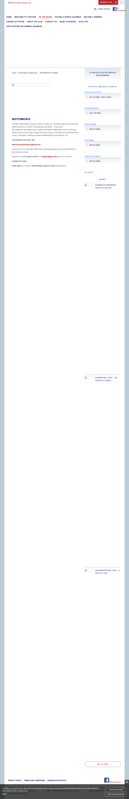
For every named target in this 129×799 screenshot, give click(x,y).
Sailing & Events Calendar (68, 17)
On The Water (45, 17)
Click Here (16, 166)
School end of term (93, 92)
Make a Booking (68, 22)
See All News (102, 764)
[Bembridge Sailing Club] (19, 3)
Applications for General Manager (24, 26)
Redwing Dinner (92, 108)
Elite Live (83, 22)
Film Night (89, 140)
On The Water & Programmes (27, 73)
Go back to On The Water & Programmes (102, 74)
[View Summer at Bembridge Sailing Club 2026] (89, 278)
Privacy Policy (15, 780)
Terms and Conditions (34, 780)
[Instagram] (121, 10)
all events (89, 172)
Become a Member (93, 17)
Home (9, 17)
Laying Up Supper (92, 156)
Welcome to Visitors (25, 17)
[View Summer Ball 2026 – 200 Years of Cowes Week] (89, 471)
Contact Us (51, 22)
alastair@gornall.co (50, 156)
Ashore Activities (15, 22)
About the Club (34, 22)
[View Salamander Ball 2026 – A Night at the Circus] (89, 664)
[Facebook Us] (115, 10)
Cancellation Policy (56, 780)
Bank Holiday (90, 124)
